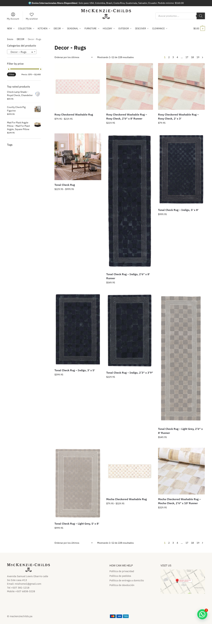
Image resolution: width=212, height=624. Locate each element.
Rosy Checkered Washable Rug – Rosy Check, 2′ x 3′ (178, 116)
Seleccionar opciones (77, 126)
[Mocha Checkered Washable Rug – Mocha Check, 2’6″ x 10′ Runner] (181, 471)
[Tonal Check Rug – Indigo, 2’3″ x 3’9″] (129, 330)
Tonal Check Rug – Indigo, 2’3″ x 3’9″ (129, 372)
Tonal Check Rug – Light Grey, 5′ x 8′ (76, 523)
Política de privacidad (121, 571)
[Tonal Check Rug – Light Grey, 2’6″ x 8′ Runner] (181, 358)
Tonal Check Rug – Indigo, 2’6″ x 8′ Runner (128, 276)
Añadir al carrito (129, 130)
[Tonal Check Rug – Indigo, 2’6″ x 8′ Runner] (129, 201)
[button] (199, 28)
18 (192, 57)
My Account (13, 18)
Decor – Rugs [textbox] (21, 52)
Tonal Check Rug (64, 184)
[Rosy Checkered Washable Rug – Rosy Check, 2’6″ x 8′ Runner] (129, 86)
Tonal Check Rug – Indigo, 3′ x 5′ (74, 370)
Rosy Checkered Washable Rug (73, 114)
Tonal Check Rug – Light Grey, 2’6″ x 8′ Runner (180, 431)
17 (187, 57)
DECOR (20, 39)
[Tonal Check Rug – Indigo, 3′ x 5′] (77, 329)
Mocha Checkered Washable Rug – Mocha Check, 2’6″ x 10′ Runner (179, 501)
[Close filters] (42, 45)
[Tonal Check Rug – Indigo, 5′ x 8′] (181, 169)
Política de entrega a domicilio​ (126, 580)
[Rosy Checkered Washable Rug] (77, 86)
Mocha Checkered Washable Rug (126, 499)
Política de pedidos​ (120, 575)
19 (198, 57)
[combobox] (22, 51)
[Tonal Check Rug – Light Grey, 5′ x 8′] (77, 483)
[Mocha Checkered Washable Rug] (129, 471)
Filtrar (11, 74)
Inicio (10, 39)
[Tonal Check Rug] (77, 156)
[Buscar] (201, 16)
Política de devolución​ (121, 585)
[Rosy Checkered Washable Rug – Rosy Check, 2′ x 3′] (181, 86)
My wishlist (32, 18)
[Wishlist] (96, 68)
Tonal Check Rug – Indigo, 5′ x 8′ (178, 210)
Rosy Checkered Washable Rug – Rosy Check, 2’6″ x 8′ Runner (126, 116)
